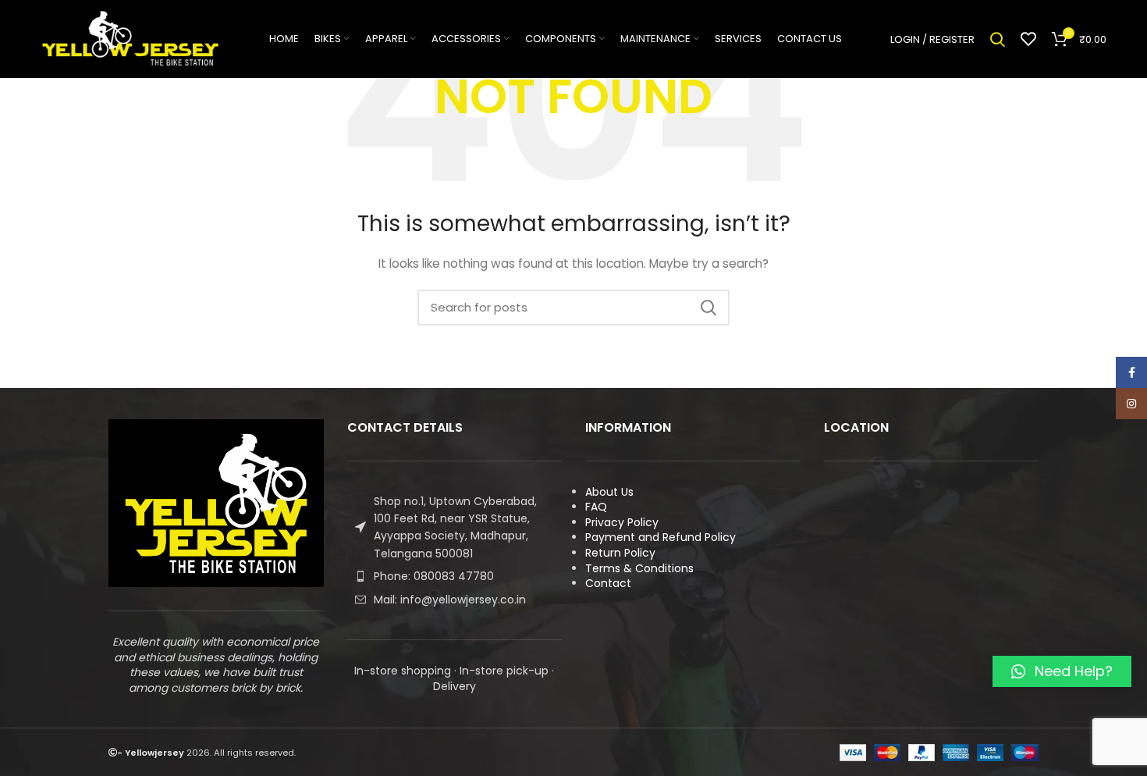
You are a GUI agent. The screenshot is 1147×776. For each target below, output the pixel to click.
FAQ (596, 506)
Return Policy (620, 553)
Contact (608, 583)
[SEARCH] (708, 308)
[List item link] (455, 576)
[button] (1062, 671)
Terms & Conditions (639, 568)
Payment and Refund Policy (660, 537)
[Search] (997, 39)
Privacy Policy (622, 522)
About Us (609, 492)
